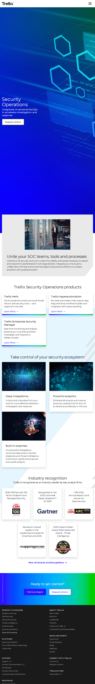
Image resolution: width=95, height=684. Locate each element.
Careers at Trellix (56, 626)
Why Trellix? (54, 613)
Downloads (6, 668)
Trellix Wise (6, 648)
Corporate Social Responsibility (62, 629)
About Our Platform (10, 642)
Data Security (7, 616)
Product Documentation (12, 664)
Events (52, 652)
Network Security (9, 620)
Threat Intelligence (9, 623)
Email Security (7, 626)
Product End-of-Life (10, 671)
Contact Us (53, 661)
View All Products (9, 632)
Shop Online (54, 674)
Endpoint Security (9, 613)
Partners (53, 623)
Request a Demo (13, 122)
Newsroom (54, 639)
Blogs (51, 645)
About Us (53, 616)
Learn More (9, 311)
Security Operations (10, 629)
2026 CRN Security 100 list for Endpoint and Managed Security (16, 495)
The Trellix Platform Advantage (14, 645)
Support (5, 661)
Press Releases (55, 642)
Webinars (53, 648)
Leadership (54, 620)
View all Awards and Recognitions (46, 562)
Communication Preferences (13, 674)
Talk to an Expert (35, 592)
